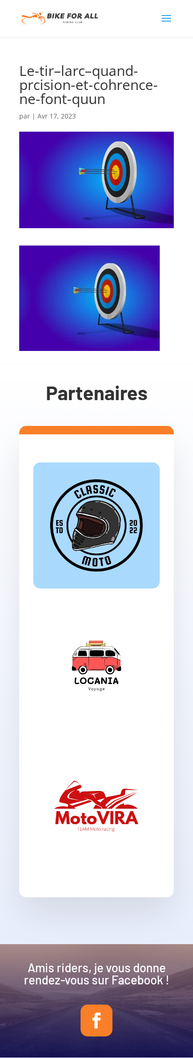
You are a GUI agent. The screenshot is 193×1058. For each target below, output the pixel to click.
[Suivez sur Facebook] (96, 1020)
